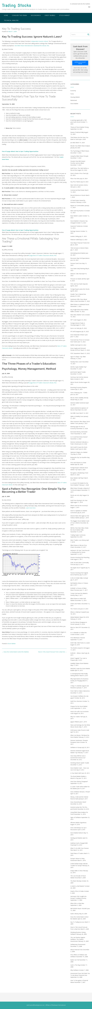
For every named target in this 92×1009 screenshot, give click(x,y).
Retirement (73, 100)
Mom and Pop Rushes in (77, 211)
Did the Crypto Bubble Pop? (78, 367)
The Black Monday (75, 881)
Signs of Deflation (75, 817)
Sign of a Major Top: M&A (78, 356)
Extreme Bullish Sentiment (78, 403)
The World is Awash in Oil (77, 648)
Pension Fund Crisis (76, 263)
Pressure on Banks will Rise (78, 279)
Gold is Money (74, 913)
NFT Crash (73, 320)
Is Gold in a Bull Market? (77, 886)
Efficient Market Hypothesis (78, 822)
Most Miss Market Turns (77, 315)
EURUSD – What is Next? (77, 653)
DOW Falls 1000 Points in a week (80, 643)
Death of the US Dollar (77, 891)
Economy (73, 90)
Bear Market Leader (76, 216)
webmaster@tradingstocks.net (35, 1005)
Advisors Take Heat (76, 274)
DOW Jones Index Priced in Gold (79, 730)
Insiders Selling (74, 236)
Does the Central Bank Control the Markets (15, 652)
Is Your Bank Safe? (75, 773)
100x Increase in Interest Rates (79, 248)
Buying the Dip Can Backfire (78, 457)
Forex (72, 94)
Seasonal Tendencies (76, 226)
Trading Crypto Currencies (78, 535)
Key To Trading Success (77, 922)
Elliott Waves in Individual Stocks (79, 304)
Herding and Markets (76, 838)
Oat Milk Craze (74, 413)
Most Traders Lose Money (78, 540)
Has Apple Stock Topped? (77, 568)
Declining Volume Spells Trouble (79, 763)
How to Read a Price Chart (78, 173)
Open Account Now (80, 63)
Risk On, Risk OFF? (75, 627)
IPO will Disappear (75, 331)
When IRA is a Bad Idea (77, 903)
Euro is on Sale (74, 328)
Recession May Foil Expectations (79, 258)
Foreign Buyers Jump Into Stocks (79, 289)
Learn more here (30, 508)
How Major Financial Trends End (79, 243)
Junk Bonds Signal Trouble (78, 372)
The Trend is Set (75, 609)
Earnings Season (75, 231)
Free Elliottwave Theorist (77, 638)
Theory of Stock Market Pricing (79, 127)
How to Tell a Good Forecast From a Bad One (52, 652)
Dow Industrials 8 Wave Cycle (79, 335)
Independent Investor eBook (39, 41)
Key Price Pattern (75, 182)
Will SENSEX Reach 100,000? (78, 908)
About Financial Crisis (76, 949)
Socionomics (36, 15)
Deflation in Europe (76, 747)
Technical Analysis (11, 20)
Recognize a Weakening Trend (79, 473)
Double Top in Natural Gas (78, 294)
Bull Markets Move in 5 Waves (79, 583)
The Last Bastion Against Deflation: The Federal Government (77, 939)
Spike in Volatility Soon (76, 416)
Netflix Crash (74, 345)
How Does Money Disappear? (79, 781)
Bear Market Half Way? (77, 478)
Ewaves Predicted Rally (77, 132)
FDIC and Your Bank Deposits (79, 284)
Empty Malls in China (76, 871)
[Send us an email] (89, 7)
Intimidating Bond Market (77, 253)
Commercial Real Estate (77, 190)
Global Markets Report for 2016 (79, 617)
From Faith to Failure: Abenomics (80, 691)
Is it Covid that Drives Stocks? (79, 437)
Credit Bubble (50, 15)
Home (6, 15)
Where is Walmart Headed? (78, 612)
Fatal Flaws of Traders (76, 853)
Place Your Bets (75, 178)
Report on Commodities (77, 205)
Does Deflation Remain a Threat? (80, 792)
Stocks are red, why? (76, 495)
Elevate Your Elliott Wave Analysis (80, 146)
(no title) (72, 142)
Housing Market (75, 97)
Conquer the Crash (19, 15)
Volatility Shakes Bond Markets (79, 663)
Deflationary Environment (77, 944)
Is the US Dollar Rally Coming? (79, 578)
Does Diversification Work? (78, 802)
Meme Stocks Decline (76, 382)
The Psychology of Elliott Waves (79, 151)
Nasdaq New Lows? (76, 362)
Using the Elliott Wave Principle (79, 156)
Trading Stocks (16, 5)
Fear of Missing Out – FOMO (78, 392)
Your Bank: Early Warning (77, 268)
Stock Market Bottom (76, 833)
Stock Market (64, 15)
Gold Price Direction (76, 701)
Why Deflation (74, 970)
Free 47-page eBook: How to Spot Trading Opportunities (20, 151)
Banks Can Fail (74, 960)
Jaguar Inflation (74, 722)
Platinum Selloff (75, 239)
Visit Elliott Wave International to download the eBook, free (32, 45)
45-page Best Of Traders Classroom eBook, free (42, 255)
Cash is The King (75, 965)
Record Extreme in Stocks (77, 195)
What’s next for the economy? (79, 505)
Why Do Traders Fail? (76, 716)
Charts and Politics (75, 603)
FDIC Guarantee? (75, 353)
